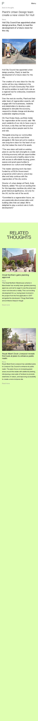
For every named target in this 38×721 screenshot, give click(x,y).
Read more (6, 305)
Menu (33, 3)
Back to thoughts (8, 8)
